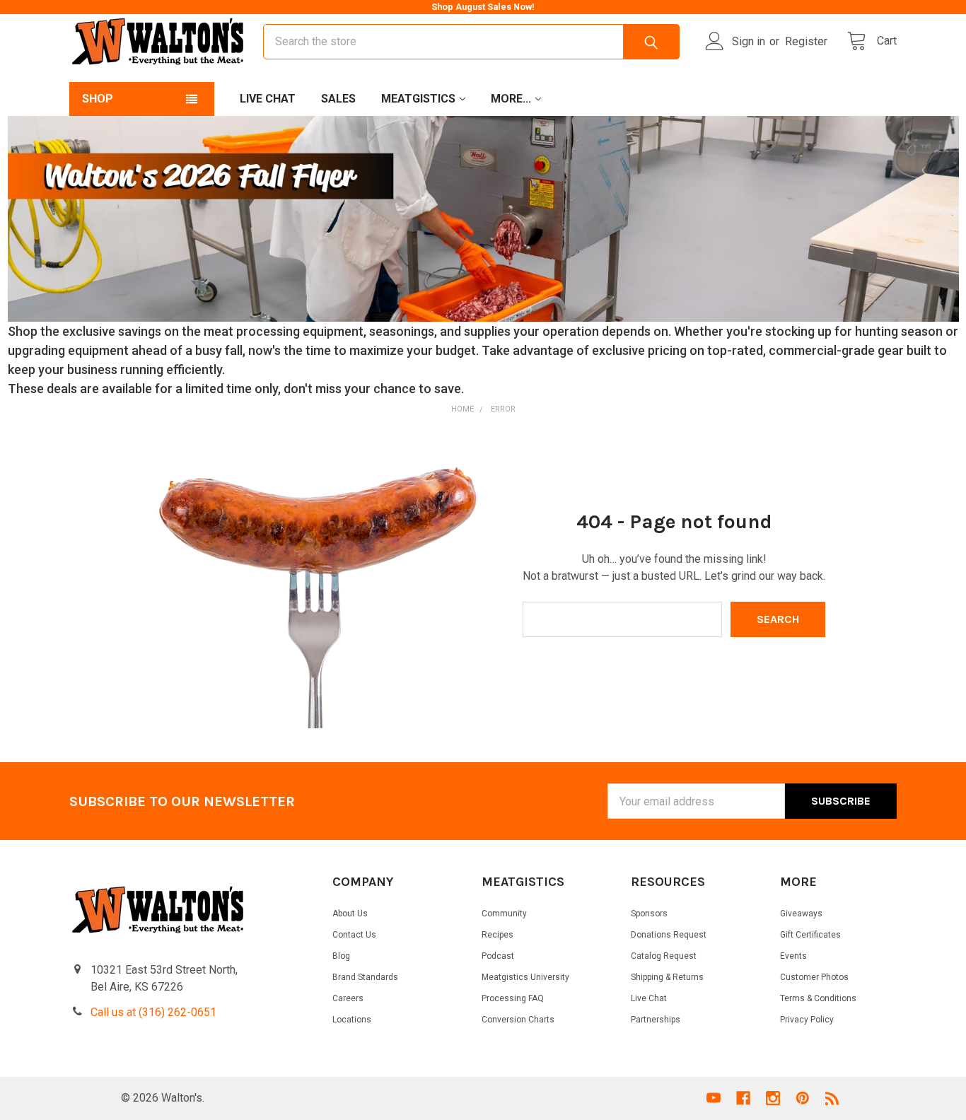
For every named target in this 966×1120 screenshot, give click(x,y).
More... (511, 98)
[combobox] (471, 41)
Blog (341, 956)
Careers (347, 998)
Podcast (498, 956)
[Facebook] (743, 1098)
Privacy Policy (807, 1020)
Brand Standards (365, 977)
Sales (338, 98)
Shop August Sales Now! (483, 6)
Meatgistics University (525, 977)
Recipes (497, 935)
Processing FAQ (513, 998)
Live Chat (268, 98)
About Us (350, 913)
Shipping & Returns (667, 977)
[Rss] (832, 1098)
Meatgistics (418, 98)
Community (504, 913)
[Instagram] (773, 1098)
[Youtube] (713, 1098)
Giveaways (801, 913)
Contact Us (354, 935)
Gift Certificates (810, 935)
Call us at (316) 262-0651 (153, 1012)
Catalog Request (664, 956)
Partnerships (655, 1020)
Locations (351, 1020)
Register (806, 41)
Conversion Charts (518, 1020)
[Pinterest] (802, 1098)
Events (793, 956)
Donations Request (668, 935)
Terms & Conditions (818, 998)
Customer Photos (814, 977)
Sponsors (649, 913)
